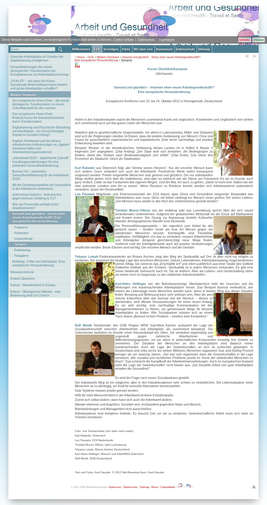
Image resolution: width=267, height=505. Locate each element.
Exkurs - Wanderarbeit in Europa (32, 285)
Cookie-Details (123, 39)
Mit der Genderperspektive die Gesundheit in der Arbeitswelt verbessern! (41, 186)
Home (80, 57)
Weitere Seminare (23, 95)
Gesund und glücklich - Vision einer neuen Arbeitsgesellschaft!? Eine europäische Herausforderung (38, 217)
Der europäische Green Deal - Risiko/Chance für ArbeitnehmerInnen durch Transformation (38, 117)
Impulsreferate (23, 238)
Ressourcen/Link (22, 272)
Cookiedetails (167, 487)
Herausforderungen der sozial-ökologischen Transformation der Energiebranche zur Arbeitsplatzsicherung (39, 70)
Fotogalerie (21, 255)
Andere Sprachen (22, 278)
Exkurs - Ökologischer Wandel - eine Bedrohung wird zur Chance (35, 293)
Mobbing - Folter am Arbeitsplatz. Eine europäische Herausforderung (38, 263)
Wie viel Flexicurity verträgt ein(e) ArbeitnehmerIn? (35, 206)
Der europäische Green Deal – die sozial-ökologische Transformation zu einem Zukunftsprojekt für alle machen (41, 104)
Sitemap (144, 487)
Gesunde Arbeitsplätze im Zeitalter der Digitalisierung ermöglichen (36, 58)
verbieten (244, 39)
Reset (154, 487)
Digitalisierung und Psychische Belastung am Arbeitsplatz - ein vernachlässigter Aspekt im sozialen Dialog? (41, 131)
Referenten (21, 233)
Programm (21, 227)
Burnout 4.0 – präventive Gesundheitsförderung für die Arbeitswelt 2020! (40, 175)
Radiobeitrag (22, 250)
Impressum (166, 39)
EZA (91, 57)
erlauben (258, 39)
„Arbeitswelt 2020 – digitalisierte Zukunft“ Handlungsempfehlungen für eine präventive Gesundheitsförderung (40, 161)
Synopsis (20, 244)
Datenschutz (146, 39)
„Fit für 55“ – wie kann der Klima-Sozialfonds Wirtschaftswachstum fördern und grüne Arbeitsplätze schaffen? (38, 84)
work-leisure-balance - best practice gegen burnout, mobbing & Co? (37, 196)
